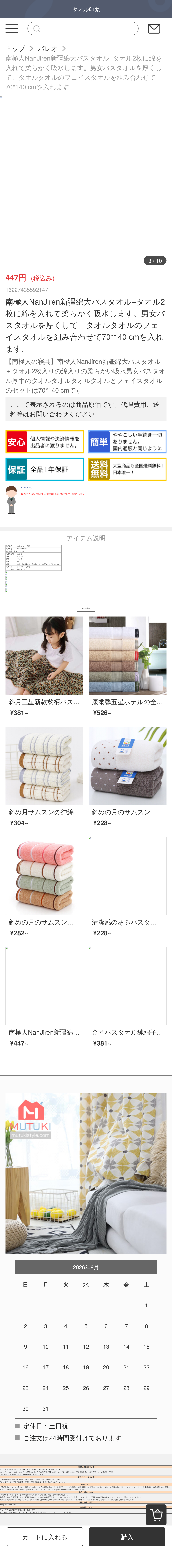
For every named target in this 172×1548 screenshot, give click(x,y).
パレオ (48, 48)
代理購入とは (26, 487)
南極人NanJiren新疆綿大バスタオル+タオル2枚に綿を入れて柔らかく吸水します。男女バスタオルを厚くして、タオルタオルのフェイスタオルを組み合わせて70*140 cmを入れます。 (83, 72)
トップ (15, 48)
